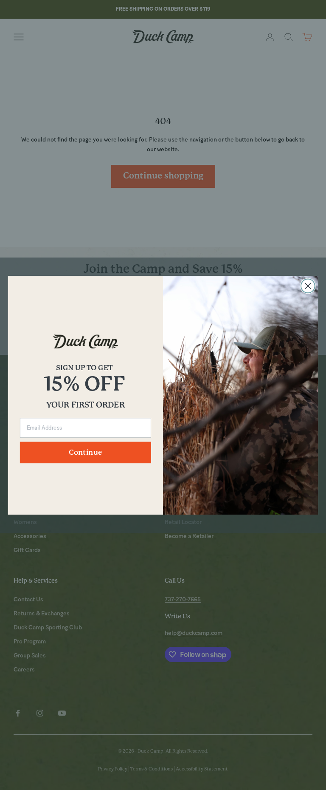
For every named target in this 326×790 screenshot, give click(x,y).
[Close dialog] (308, 286)
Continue (85, 452)
